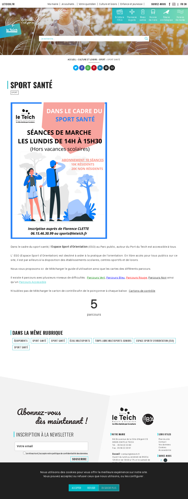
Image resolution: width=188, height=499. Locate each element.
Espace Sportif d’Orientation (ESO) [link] (155, 340)
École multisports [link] (80, 340)
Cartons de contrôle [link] (142, 290)
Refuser (91, 488)
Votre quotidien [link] (87, 4)
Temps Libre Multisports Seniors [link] (113, 340)
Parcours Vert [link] (96, 277)
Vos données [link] (165, 444)
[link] (169, 4)
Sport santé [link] (39, 340)
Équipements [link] (21, 340)
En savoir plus (109, 488)
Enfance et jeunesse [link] (131, 4)
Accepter (76, 488)
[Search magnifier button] (146, 38)
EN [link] (185, 4)
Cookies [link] (162, 447)
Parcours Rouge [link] (136, 277)
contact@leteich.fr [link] (130, 454)
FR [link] (181, 4)
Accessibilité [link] (165, 450)
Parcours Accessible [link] (32, 282)
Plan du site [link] (164, 439)
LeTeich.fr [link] (8, 4)
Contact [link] (162, 442)
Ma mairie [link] (53, 4)
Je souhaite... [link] (68, 4)
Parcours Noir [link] (157, 277)
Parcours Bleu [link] (115, 277)
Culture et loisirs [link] (108, 4)
